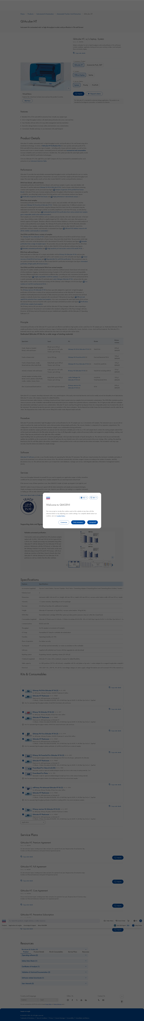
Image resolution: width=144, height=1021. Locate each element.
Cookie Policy (61, 516)
